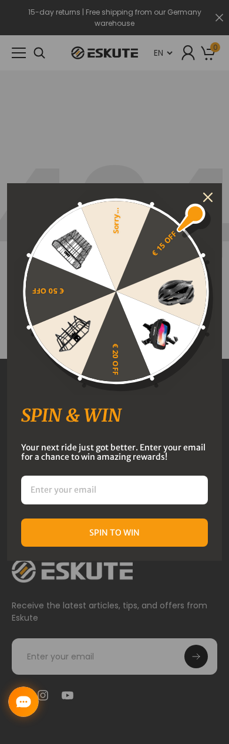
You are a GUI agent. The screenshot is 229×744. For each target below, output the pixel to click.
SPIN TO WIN (114, 532)
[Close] (208, 197)
